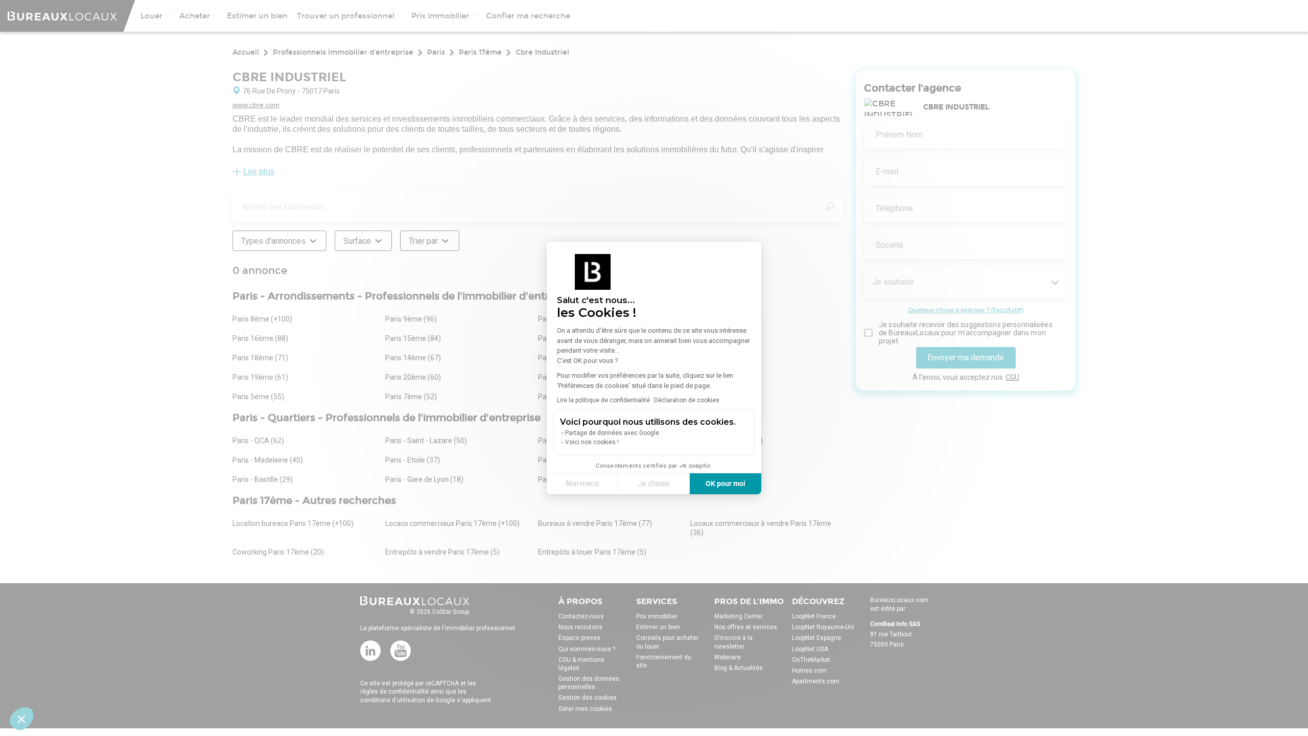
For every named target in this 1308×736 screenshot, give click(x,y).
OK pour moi (725, 483)
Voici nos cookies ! (592, 442)
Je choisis (654, 483)
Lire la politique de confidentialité (603, 400)
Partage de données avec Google (612, 432)
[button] (21, 718)
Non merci (582, 483)
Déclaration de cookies (686, 400)
